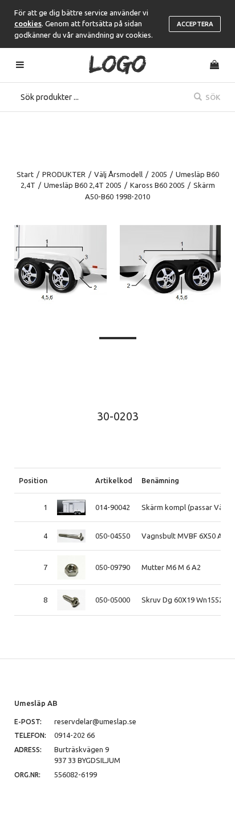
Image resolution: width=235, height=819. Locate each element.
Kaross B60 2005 (157, 185)
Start (25, 174)
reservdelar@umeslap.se (95, 721)
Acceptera (195, 24)
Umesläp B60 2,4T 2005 (82, 185)
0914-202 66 (74, 735)
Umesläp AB (36, 703)
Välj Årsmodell (118, 174)
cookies (28, 23)
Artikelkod (113, 480)
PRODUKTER (64, 174)
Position (33, 480)
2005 (159, 174)
